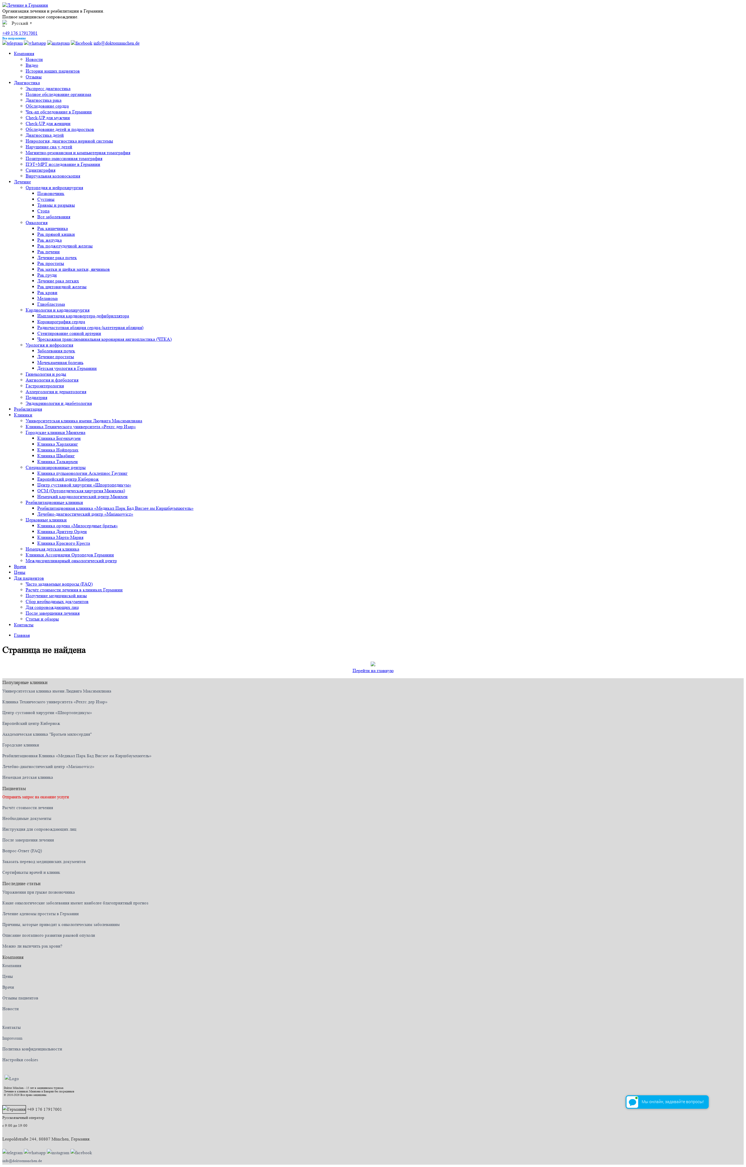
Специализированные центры (56, 467)
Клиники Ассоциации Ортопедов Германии (70, 555)
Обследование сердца (47, 106)
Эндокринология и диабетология (59, 403)
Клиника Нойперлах (57, 450)
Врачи (20, 566)
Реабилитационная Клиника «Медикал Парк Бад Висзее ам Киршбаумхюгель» (77, 755)
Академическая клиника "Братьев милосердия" (47, 734)
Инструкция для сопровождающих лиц (39, 829)
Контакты (24, 625)
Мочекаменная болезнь (60, 362)
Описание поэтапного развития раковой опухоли (48, 935)
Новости (34, 59)
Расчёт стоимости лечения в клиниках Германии (74, 590)
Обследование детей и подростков (60, 129)
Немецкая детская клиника (52, 549)
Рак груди (47, 275)
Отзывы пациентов (20, 998)
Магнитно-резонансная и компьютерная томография (78, 152)
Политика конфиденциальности (32, 1049)
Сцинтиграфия (40, 170)
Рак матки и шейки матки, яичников (73, 269)
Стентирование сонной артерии (69, 333)
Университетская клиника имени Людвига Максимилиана (84, 420)
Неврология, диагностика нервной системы (69, 141)
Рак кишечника (52, 228)
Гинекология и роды (46, 374)
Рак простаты (50, 263)
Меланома (47, 298)
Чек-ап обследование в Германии (59, 112)
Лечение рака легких (58, 281)
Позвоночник (50, 193)
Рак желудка (49, 240)
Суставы (45, 199)
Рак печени (48, 251)
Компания (24, 53)
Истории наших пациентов (53, 71)
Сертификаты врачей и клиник (31, 872)
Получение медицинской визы (56, 595)
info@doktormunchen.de (117, 43)
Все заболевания (53, 216)
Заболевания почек (56, 351)
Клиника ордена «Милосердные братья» (77, 525)
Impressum (12, 1038)
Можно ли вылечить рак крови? (32, 946)
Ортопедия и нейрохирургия (54, 187)
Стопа (43, 211)
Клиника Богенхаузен (59, 438)
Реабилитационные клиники (54, 502)
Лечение (22, 181)
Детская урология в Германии (67, 368)
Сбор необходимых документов (57, 601)
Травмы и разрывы (56, 205)
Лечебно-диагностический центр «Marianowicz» (85, 514)
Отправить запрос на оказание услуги (35, 797)
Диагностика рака (43, 100)
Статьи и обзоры (42, 619)
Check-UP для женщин (48, 123)
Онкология (36, 222)
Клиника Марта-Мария (60, 537)
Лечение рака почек (57, 257)
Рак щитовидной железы (62, 286)
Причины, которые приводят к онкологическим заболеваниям (61, 924)
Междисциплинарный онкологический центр (71, 560)
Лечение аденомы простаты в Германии (40, 913)
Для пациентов (29, 578)
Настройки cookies (20, 1059)
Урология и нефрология (49, 345)
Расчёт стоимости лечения (27, 807)
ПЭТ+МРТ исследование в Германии (63, 164)
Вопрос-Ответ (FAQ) (22, 850)
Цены (19, 572)
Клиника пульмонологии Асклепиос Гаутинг (82, 473)
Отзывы (34, 77)
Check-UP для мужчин (48, 117)
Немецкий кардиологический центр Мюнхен (82, 496)
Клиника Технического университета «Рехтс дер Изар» (81, 426)
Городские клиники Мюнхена (55, 432)
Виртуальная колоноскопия (53, 176)
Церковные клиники (46, 520)
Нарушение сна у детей (49, 147)
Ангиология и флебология (52, 380)
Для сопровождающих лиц (52, 607)
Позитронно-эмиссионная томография (64, 158)
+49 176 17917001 (20, 33)
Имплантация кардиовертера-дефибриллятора (83, 316)
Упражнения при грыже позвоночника (38, 892)
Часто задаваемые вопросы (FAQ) (59, 584)
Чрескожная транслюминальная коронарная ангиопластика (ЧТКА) (104, 339)
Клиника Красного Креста (63, 543)
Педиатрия (36, 397)
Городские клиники (20, 745)
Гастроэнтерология (45, 386)
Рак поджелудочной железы (65, 246)
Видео (32, 65)
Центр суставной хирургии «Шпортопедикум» (84, 485)
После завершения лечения (53, 613)
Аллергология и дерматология (56, 391)
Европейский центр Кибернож (68, 479)
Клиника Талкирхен (57, 461)
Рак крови (47, 292)
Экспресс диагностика (48, 88)
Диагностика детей (45, 135)
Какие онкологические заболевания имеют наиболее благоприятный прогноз (75, 903)
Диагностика (27, 82)
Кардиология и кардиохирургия (57, 310)
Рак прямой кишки (56, 234)
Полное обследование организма (58, 94)
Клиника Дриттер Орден (62, 531)
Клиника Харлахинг (57, 444)
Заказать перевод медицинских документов (44, 861)
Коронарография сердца (61, 321)
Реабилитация (28, 409)
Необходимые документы (26, 818)
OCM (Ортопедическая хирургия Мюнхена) (81, 490)
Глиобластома (51, 304)
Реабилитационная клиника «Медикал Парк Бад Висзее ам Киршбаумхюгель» (115, 508)
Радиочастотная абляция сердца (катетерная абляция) (90, 327)
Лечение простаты (55, 356)
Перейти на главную (373, 670)
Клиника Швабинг (56, 455)
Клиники (23, 415)
